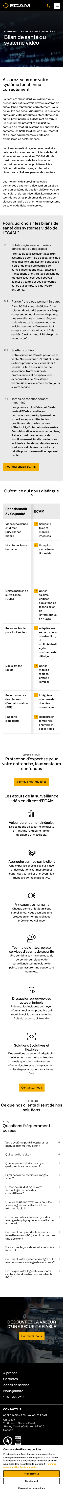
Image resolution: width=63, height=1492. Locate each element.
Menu (57, 6)
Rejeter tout (31, 1481)
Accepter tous (31, 1473)
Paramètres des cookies (31, 1488)
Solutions (10, 31)
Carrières (10, 1379)
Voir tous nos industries (31, 781)
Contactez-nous (31, 1087)
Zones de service (16, 1385)
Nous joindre (13, 1391)
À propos (10, 1373)
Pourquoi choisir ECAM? (21, 466)
